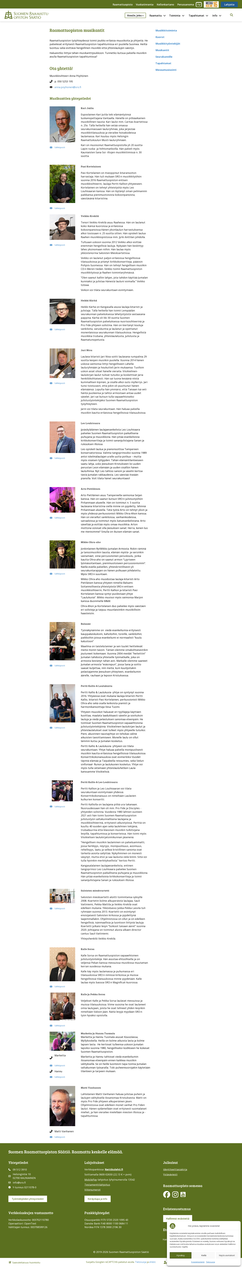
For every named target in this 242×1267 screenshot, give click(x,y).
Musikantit (162, 50)
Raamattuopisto (123, 4)
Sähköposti (59, 147)
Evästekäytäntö (198, 1262)
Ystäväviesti (170, 1174)
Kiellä (203, 1255)
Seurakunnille (163, 56)
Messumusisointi (165, 69)
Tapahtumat (196, 15)
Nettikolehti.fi (114, 1169)
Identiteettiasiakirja (175, 1169)
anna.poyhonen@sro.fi (67, 87)
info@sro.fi (19, 1182)
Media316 (211, 4)
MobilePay (90, 1179)
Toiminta (174, 15)
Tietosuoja (210, 1262)
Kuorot (159, 37)
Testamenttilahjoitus (97, 1184)
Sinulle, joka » (135, 15)
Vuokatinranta (144, 4)
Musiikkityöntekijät (167, 43)
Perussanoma (185, 4)
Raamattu (155, 15)
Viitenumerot (92, 1189)
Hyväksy (180, 1255)
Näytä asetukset (227, 1255)
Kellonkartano (165, 4)
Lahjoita (229, 4)
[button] (231, 15)
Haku (165, 1239)
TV (198, 4)
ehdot (152, 1262)
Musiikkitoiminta (166, 30)
